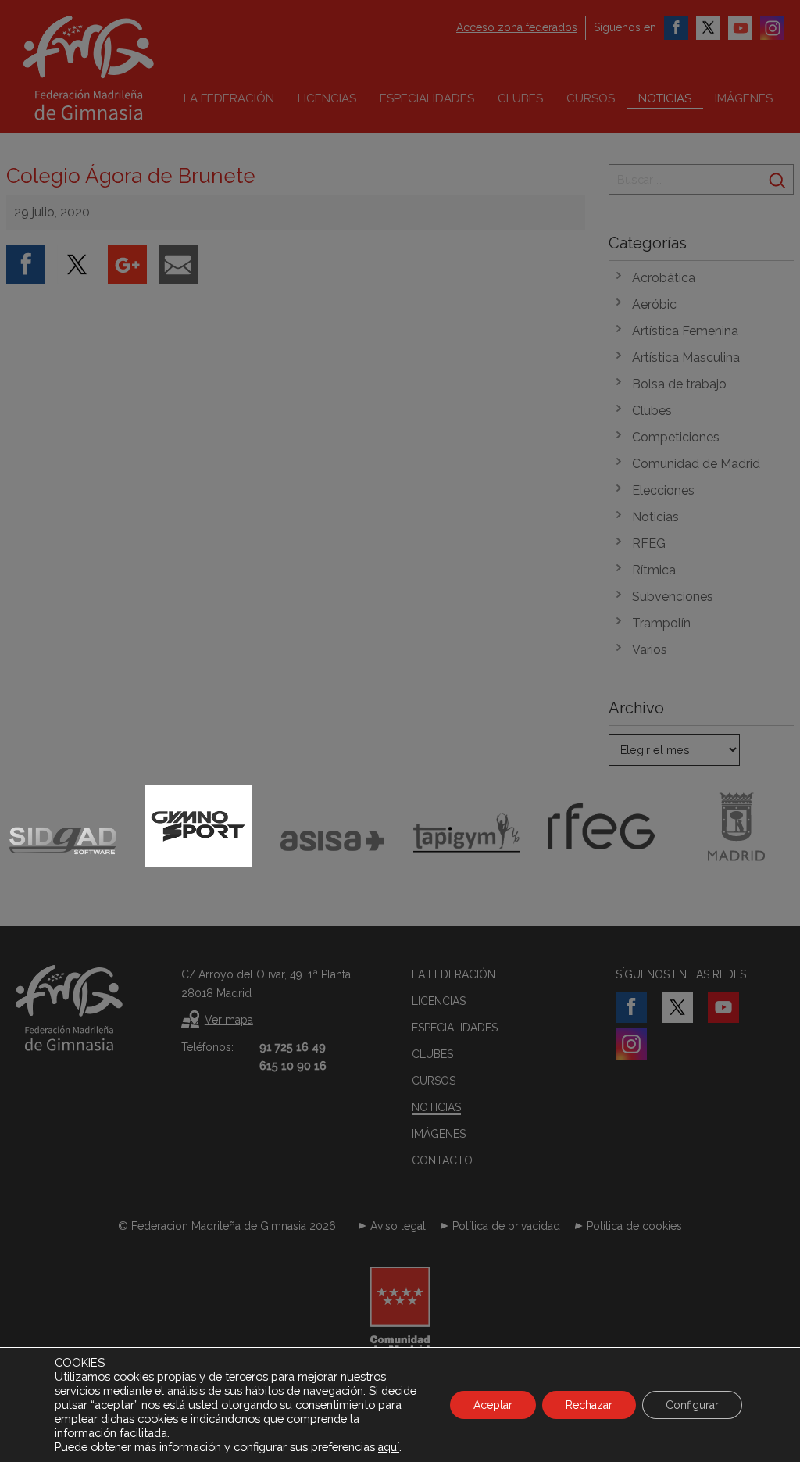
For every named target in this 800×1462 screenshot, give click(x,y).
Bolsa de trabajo (679, 384)
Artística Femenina (685, 330)
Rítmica (654, 570)
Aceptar (492, 1405)
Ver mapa (229, 1019)
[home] (121, 68)
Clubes (520, 98)
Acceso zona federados (516, 27)
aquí (388, 1447)
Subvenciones (672, 596)
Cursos (590, 98)
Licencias (327, 98)
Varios (649, 649)
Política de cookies (634, 1226)
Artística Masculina (686, 357)
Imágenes (744, 98)
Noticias (664, 98)
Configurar (692, 1405)
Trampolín (661, 623)
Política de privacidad (506, 1226)
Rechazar (589, 1405)
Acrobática (663, 277)
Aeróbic (654, 304)
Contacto (442, 1160)
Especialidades (427, 98)
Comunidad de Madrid (696, 463)
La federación (229, 98)
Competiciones (676, 437)
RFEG (649, 543)
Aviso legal (398, 1226)
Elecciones (663, 490)
